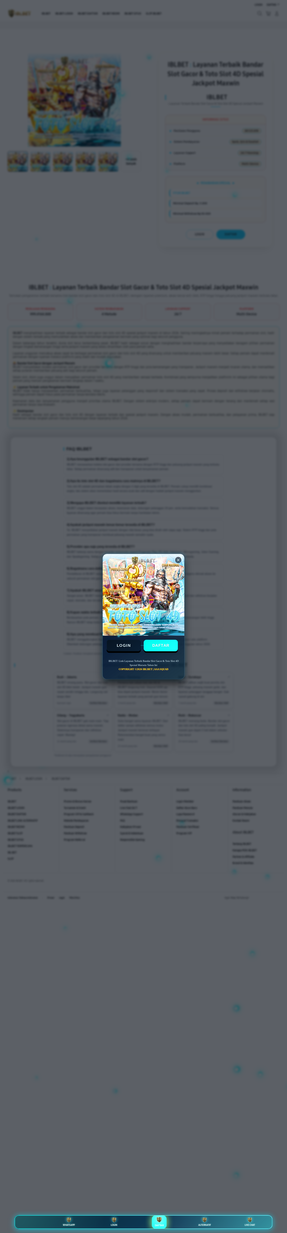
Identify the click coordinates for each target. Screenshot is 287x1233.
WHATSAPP (69, 1225)
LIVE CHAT (250, 1225)
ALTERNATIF (204, 1225)
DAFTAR (160, 645)
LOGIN (124, 645)
